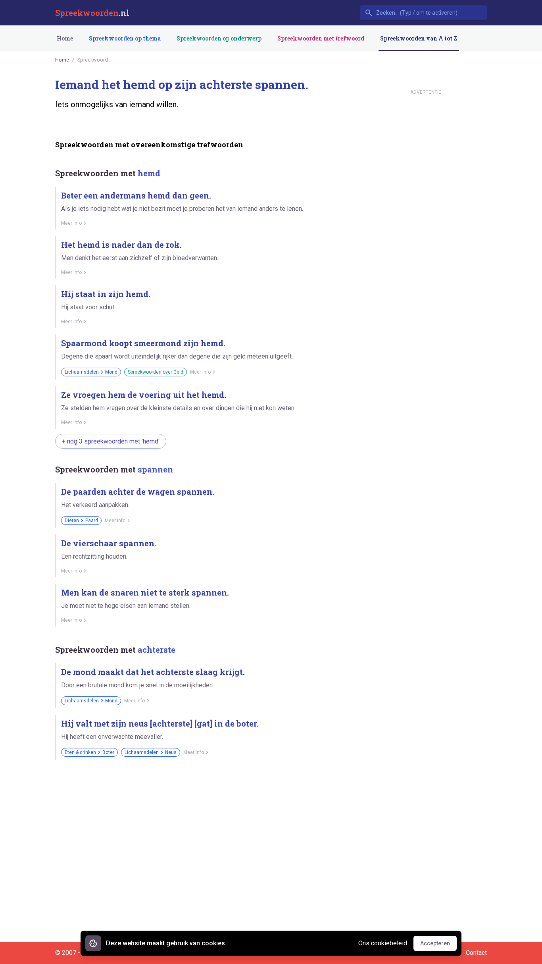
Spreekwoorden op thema (125, 38)
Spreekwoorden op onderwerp (219, 38)
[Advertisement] (199, 794)
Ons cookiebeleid (382, 943)
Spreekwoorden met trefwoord (320, 38)
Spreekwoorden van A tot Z (418, 38)
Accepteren (438, 945)
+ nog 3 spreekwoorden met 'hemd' (111, 441)
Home (65, 38)
